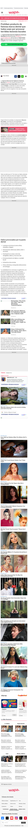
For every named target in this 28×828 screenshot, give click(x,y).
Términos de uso (13, 809)
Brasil (8, 82)
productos (9, 372)
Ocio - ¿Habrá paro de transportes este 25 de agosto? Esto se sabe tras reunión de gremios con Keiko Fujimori (13, 18)
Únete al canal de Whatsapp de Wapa (15, 44)
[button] (26, 18)
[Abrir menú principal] (2, 12)
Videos (11, 806)
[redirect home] (14, 13)
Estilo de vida (3, 21)
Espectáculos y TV (14, 800)
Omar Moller (6, 75)
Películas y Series (22, 803)
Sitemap (20, 806)
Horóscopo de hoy (8, 8)
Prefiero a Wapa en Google (10, 412)
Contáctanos (5, 809)
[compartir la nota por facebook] (15, 76)
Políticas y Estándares (14, 810)
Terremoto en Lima (18, 8)
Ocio (20, 800)
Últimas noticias (5, 800)
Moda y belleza (5, 803)
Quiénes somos (22, 809)
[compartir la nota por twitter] (19, 76)
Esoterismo (4, 806)
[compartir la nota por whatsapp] (22, 76)
